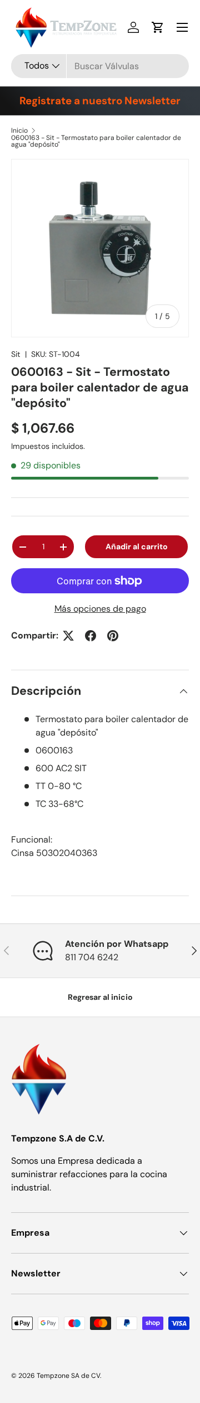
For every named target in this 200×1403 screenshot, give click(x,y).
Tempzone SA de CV (68, 1375)
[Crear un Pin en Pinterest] (113, 636)
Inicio (19, 130)
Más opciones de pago (100, 609)
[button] (158, 27)
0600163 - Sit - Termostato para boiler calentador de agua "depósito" (96, 141)
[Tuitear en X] (68, 636)
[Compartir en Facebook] (90, 636)
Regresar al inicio (100, 997)
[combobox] (100, 66)
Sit (16, 354)
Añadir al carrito (137, 546)
